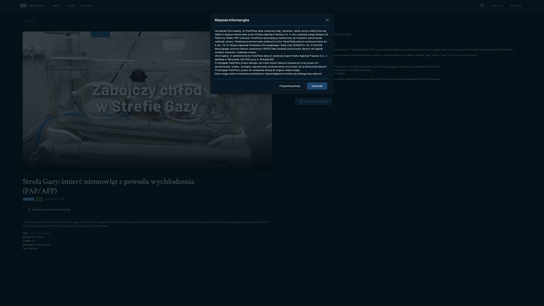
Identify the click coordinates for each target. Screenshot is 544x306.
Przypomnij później (290, 86)
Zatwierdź (317, 86)
